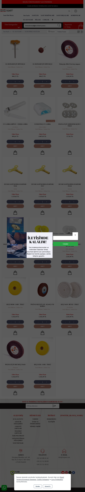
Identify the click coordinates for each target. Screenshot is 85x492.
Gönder (65, 244)
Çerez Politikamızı (57, 479)
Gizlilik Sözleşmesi (43, 479)
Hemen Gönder (58, 233)
